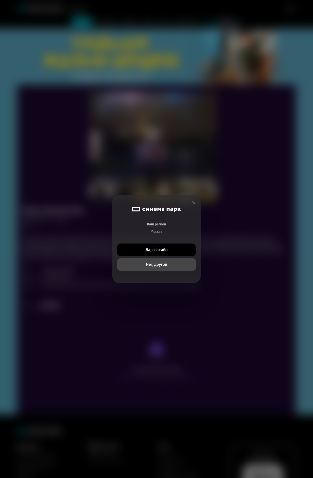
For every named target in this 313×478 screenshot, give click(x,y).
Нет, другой (156, 264)
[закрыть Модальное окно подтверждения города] (193, 203)
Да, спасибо (157, 249)
